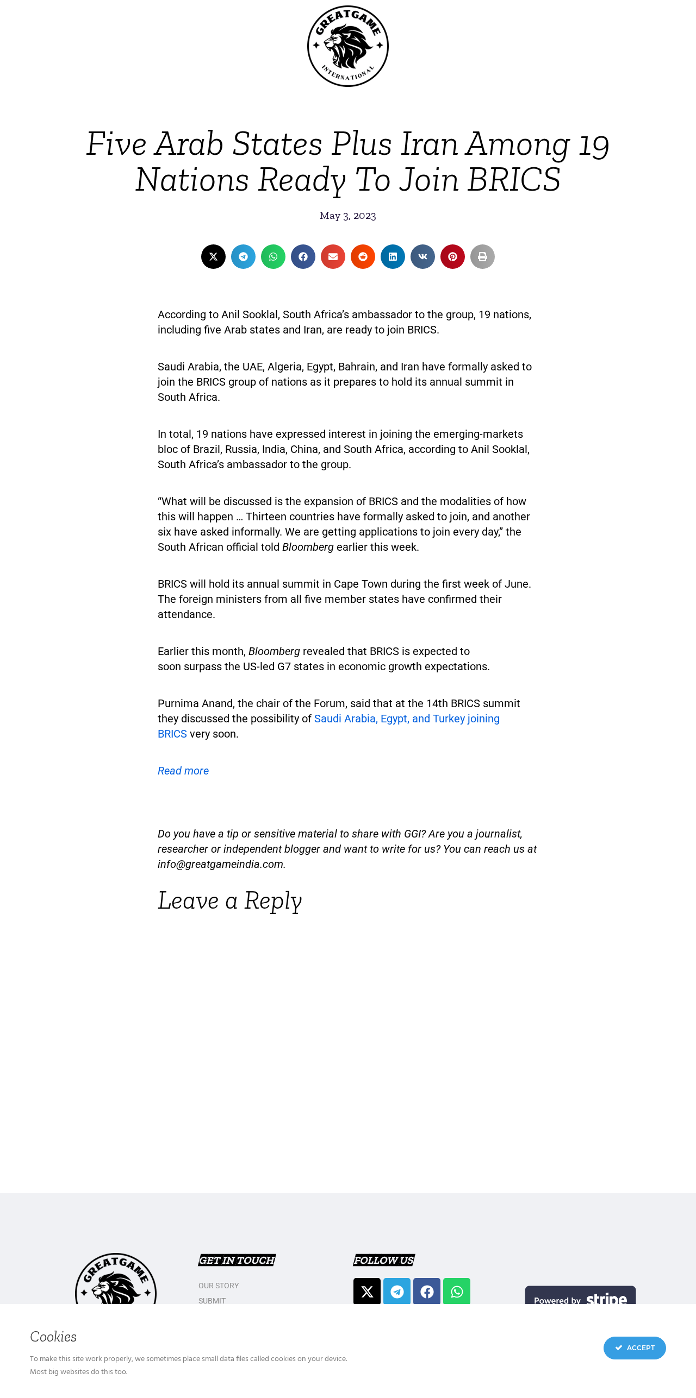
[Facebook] (426, 1291)
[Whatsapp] (456, 1291)
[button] (213, 256)
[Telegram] (397, 1291)
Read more (183, 770)
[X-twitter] (367, 1291)
